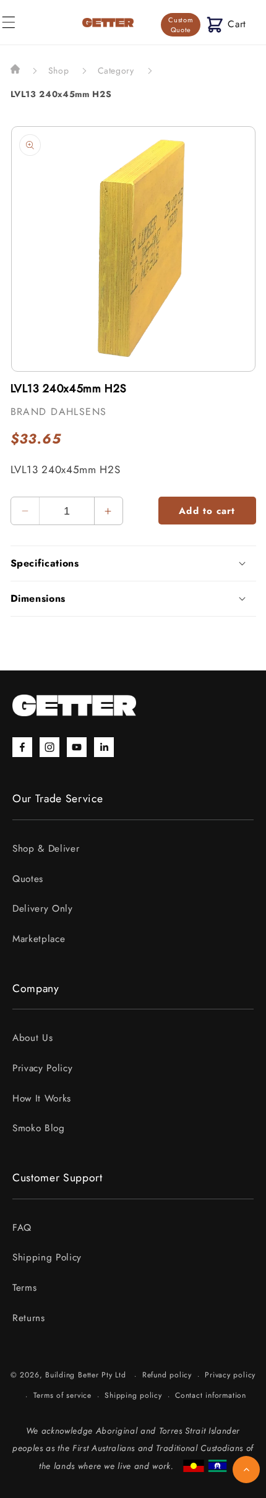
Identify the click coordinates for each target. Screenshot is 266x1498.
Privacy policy (230, 1374)
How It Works (41, 1098)
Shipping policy (133, 1395)
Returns (28, 1318)
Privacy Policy (42, 1068)
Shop (58, 70)
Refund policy (167, 1374)
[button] (226, 24)
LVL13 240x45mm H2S (61, 94)
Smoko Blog (38, 1128)
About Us (32, 1038)
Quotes (27, 879)
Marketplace (38, 939)
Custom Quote (180, 25)
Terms (24, 1288)
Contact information (210, 1395)
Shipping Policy (47, 1257)
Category (116, 70)
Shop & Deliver (45, 848)
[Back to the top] (246, 1469)
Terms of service (62, 1395)
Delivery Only (42, 908)
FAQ (22, 1228)
